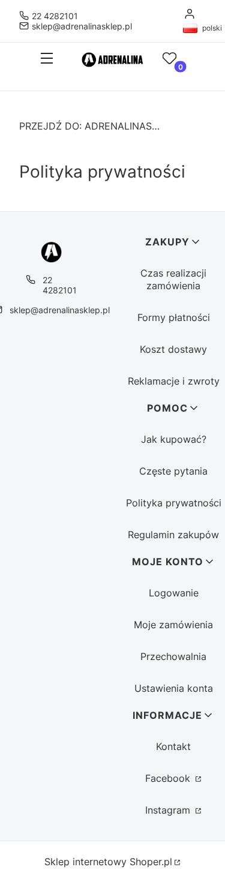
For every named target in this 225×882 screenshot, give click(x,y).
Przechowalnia (173, 656)
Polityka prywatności (173, 503)
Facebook (169, 778)
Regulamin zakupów (173, 535)
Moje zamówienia (173, 625)
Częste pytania (173, 471)
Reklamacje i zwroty (174, 381)
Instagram (169, 810)
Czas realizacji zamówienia (173, 279)
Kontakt (173, 746)
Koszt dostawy (173, 349)
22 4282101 (55, 16)
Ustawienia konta (173, 688)
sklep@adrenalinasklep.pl (82, 26)
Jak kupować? (173, 439)
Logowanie (174, 593)
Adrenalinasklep (91, 126)
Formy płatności (173, 317)
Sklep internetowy (108, 862)
